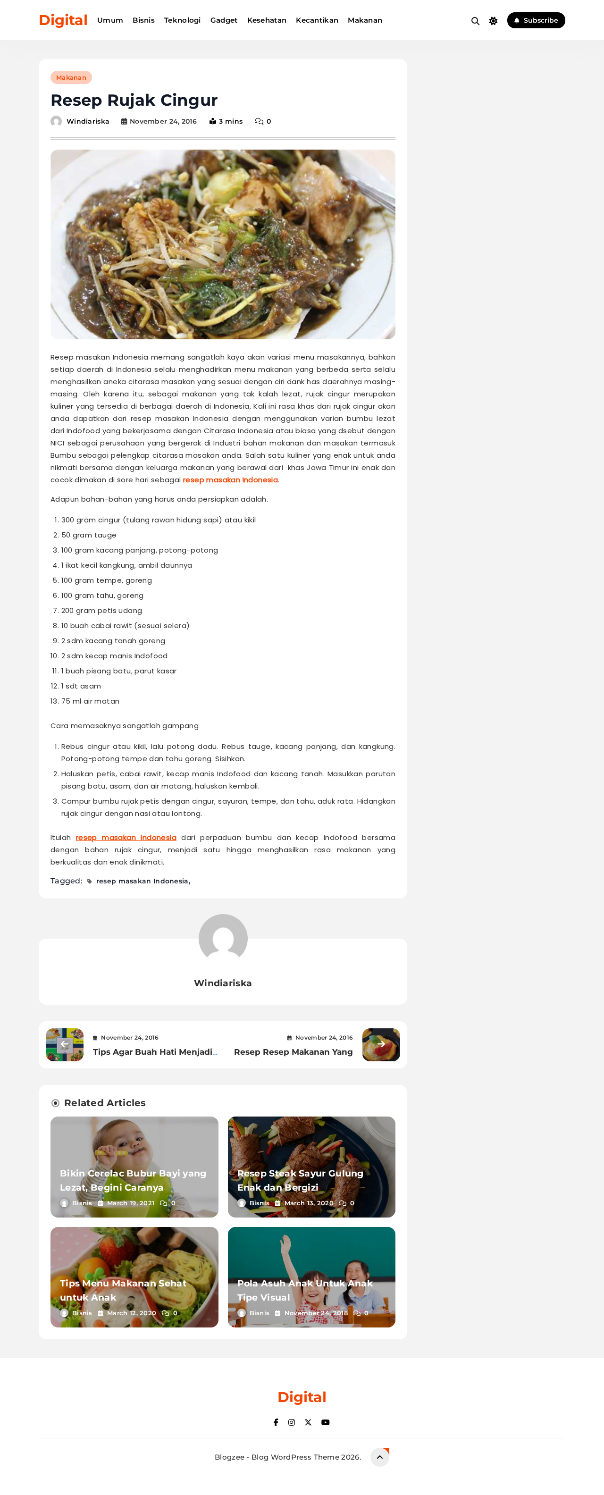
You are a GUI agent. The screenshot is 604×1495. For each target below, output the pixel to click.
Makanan (365, 20)
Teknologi (182, 20)
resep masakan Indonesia (230, 480)
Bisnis (144, 20)
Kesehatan (267, 20)
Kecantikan (317, 20)
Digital (63, 20)
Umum (110, 20)
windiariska (88, 121)
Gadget (224, 20)
